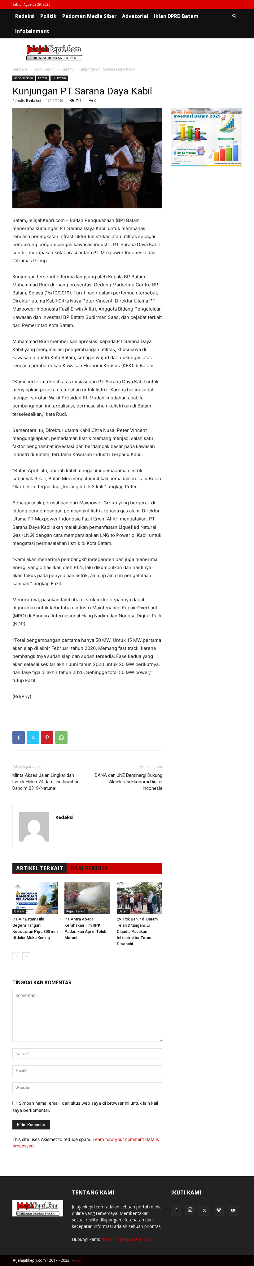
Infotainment (32, 31)
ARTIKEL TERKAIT (39, 868)
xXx (78, 1260)
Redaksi (25, 16)
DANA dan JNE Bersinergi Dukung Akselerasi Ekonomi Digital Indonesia (128, 781)
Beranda (20, 69)
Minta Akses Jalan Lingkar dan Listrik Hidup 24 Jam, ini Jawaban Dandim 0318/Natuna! (46, 781)
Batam (67, 69)
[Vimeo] (219, 1211)
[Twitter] (33, 737)
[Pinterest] (47, 737)
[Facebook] (18, 737)
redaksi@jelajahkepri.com (126, 1239)
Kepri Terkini (44, 69)
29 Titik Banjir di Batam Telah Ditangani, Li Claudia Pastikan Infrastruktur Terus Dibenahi (137, 931)
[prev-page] (16, 956)
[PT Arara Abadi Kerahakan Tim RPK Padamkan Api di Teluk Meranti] (87, 898)
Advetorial (135, 16)
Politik (48, 16)
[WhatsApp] (61, 737)
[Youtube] (233, 1211)
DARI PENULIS (89, 868)
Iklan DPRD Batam (176, 16)
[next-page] (26, 956)
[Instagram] (190, 1210)
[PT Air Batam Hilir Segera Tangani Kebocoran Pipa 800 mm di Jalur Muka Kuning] (35, 898)
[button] (234, 16)
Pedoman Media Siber (89, 16)
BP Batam (59, 78)
